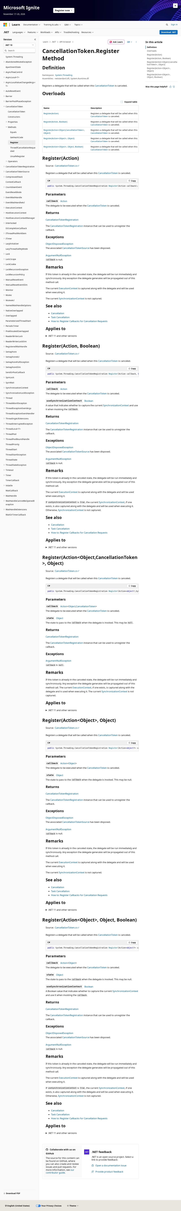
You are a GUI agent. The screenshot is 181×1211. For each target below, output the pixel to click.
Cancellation (57, 313)
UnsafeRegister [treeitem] (17, 156)
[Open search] (167, 24)
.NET (54, 41)
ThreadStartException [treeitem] (16, 454)
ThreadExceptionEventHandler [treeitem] (20, 413)
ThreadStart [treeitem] (11, 449)
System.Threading (63, 75)
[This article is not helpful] (173, 86)
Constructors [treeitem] (14, 116)
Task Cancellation (60, 317)
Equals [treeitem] (13, 132)
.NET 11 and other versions (62, 335)
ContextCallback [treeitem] (13, 182)
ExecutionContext (68, 288)
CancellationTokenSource (75, 248)
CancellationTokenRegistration (62, 219)
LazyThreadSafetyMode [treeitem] (17, 248)
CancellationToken (104, 85)
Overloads (152, 50)
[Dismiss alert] (175, 5)
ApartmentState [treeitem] (13, 67)
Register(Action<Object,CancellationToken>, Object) (162, 63)
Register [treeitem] (14, 142)
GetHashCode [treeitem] (16, 137)
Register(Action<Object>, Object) (59, 138)
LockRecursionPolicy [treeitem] (15, 274)
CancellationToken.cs (66, 165)
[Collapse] (35, 39)
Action (63, 201)
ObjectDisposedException (59, 243)
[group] (92, 374)
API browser (65, 41)
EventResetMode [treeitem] (13, 192)
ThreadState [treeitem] (11, 459)
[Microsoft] (5, 24)
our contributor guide (60, 1171)
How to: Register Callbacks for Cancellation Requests (79, 321)
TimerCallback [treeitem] (12, 480)
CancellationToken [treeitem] (16, 111)
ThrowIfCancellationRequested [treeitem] (22, 149)
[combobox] (19, 45)
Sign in (174, 24)
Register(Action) (51, 113)
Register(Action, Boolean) (55, 121)
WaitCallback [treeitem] (12, 490)
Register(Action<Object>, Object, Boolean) (63, 146)
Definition (152, 47)
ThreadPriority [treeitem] (12, 444)
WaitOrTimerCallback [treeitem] (16, 514)
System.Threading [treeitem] (14, 56)
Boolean (88, 400)
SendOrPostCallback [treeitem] (15, 372)
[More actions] (136, 42)
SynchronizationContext (72, 298)
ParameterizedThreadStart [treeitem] (18, 321)
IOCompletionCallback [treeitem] (16, 228)
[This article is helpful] (170, 86)
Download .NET (168, 32)
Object (72, 606)
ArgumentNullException (58, 255)
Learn (45, 41)
